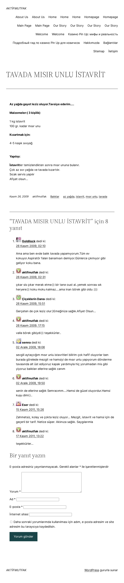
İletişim (113, 51)
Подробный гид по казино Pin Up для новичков (46, 42)
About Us (22, 17)
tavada (103, 196)
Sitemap (98, 51)
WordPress (91, 570)
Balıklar (54, 196)
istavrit (80, 196)
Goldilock (28, 241)
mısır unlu (91, 196)
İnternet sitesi (19, 514)
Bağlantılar (110, 42)
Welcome (42, 34)
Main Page (24, 25)
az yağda (68, 196)
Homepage (91, 17)
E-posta (16, 506)
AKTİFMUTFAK (16, 8)
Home (52, 17)
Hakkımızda (91, 42)
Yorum (15, 491)
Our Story (60, 25)
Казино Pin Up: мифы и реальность (93, 34)
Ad (13, 499)
